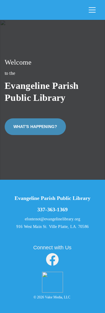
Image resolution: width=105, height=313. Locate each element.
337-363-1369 (52, 209)
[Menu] (92, 10)
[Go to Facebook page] (52, 259)
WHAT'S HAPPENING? (35, 126)
